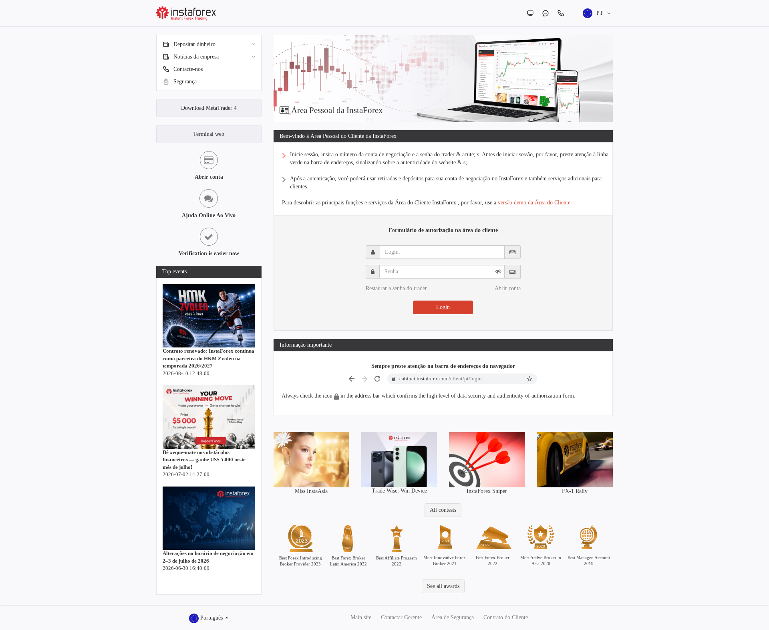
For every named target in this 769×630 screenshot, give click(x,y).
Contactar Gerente (401, 617)
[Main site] (530, 13)
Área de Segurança (452, 617)
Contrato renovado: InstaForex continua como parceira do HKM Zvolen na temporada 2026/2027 (208, 358)
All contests (443, 510)
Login (443, 307)
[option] (443, 78)
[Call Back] (560, 13)
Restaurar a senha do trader (396, 288)
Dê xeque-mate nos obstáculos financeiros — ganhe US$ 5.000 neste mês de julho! (204, 459)
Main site (360, 617)
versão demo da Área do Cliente (534, 203)
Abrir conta (508, 288)
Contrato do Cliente (505, 617)
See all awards (443, 586)
